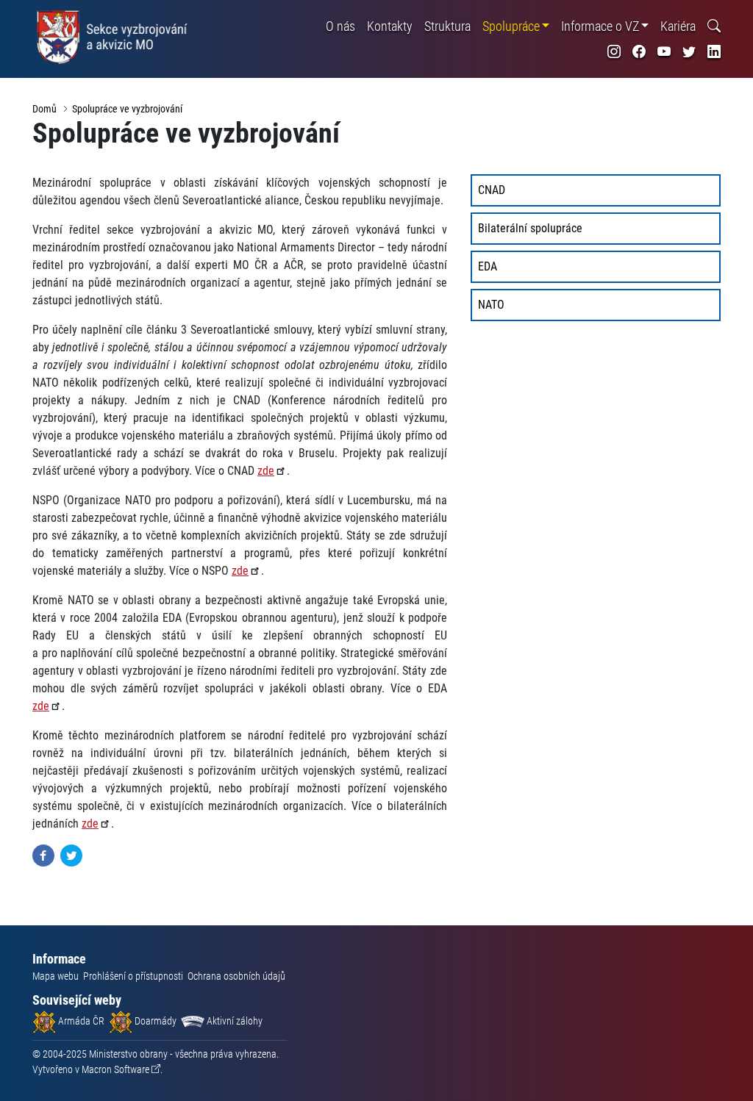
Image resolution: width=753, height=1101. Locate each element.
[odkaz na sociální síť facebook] (639, 52)
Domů (44, 109)
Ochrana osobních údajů (236, 976)
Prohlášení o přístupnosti (133, 976)
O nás (340, 26)
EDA (487, 266)
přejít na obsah (39, 11)
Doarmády (154, 1021)
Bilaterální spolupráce (530, 228)
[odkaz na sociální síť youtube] (664, 52)
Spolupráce (511, 26)
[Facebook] (43, 854)
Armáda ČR (80, 1021)
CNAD (491, 190)
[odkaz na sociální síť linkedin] (714, 52)
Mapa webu (55, 976)
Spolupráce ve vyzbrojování (127, 109)
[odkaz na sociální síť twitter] (689, 52)
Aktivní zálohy (233, 1021)
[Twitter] (71, 854)
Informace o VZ (600, 26)
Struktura (447, 26)
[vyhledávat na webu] (714, 26)
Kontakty (390, 26)
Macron (115, 1069)
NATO (491, 305)
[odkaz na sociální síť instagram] (614, 52)
